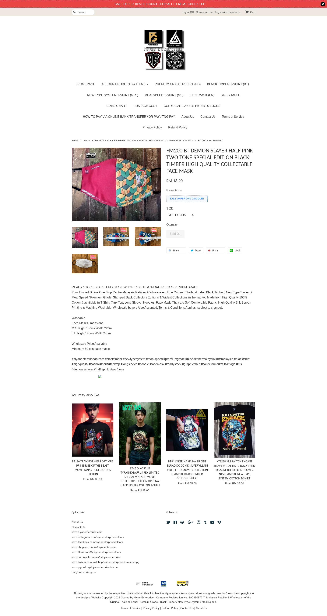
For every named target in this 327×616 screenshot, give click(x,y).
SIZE (169, 208)
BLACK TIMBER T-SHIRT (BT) (228, 84)
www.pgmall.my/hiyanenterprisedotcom (95, 567)
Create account (205, 12)
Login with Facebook (227, 12)
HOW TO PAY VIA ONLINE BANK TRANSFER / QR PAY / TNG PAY (129, 116)
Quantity (172, 224)
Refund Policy (177, 127)
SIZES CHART (117, 105)
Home (75, 140)
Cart (252, 12)
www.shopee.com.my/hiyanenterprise (94, 547)
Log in (185, 12)
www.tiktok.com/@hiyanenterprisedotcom (96, 552)
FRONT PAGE (85, 84)
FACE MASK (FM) (202, 95)
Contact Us (207, 116)
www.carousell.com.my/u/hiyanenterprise (96, 557)
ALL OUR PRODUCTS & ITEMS (124, 84)
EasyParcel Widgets (84, 572)
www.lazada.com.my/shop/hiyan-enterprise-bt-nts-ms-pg (105, 562)
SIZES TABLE (230, 95)
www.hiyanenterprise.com (87, 532)
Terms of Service (233, 116)
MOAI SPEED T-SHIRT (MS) (164, 95)
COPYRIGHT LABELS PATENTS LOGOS (192, 105)
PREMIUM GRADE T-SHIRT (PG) (178, 84)
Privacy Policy (152, 127)
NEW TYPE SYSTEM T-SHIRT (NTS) (112, 95)
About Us (187, 116)
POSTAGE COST (145, 105)
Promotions (174, 190)
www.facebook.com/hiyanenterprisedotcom (97, 542)
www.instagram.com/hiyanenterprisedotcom (98, 537)
